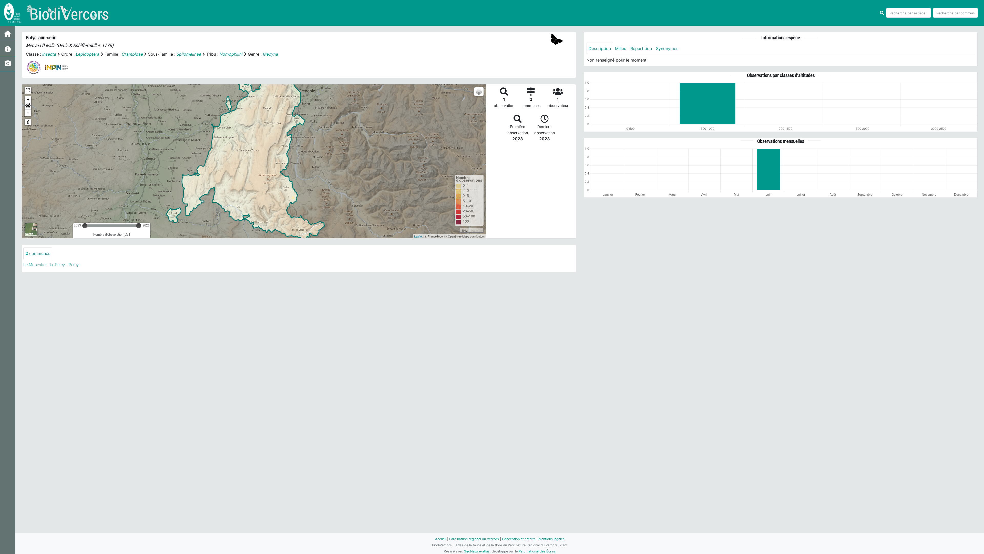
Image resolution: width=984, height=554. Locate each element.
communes (37, 253)
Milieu (620, 48)
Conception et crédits (519, 539)
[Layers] (479, 91)
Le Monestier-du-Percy (44, 264)
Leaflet (418, 236)
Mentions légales (552, 539)
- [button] (28, 112)
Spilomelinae (189, 54)
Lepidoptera (87, 54)
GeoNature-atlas (477, 551)
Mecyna (270, 54)
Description (600, 48)
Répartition (641, 48)
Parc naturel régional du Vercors (474, 539)
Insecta (49, 54)
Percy (74, 264)
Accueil (440, 539)
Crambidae (132, 54)
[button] (28, 106)
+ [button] (28, 99)
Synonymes (667, 48)
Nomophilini (231, 54)
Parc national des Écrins (537, 551)
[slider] (84, 225)
